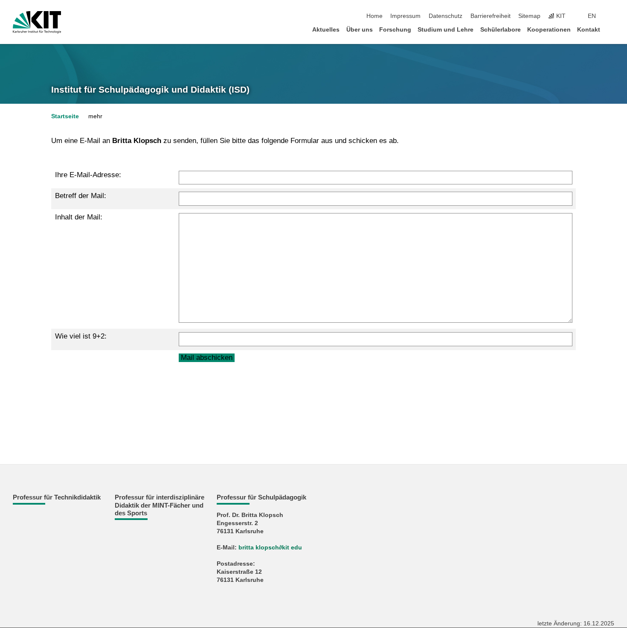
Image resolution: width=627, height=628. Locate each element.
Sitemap (529, 16)
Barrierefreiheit (490, 16)
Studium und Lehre (445, 29)
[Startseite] (611, 29)
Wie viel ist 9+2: (81, 336)
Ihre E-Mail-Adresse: (88, 175)
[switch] (611, 16)
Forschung (395, 29)
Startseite (65, 116)
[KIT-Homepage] (37, 22)
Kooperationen (549, 29)
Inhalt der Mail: (78, 217)
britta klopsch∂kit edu (270, 547)
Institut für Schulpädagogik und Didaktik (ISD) (150, 90)
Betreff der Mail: (80, 196)
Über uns (359, 29)
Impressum (405, 16)
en (592, 16)
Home (374, 16)
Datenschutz (445, 16)
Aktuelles (326, 29)
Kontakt (588, 29)
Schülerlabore (500, 29)
